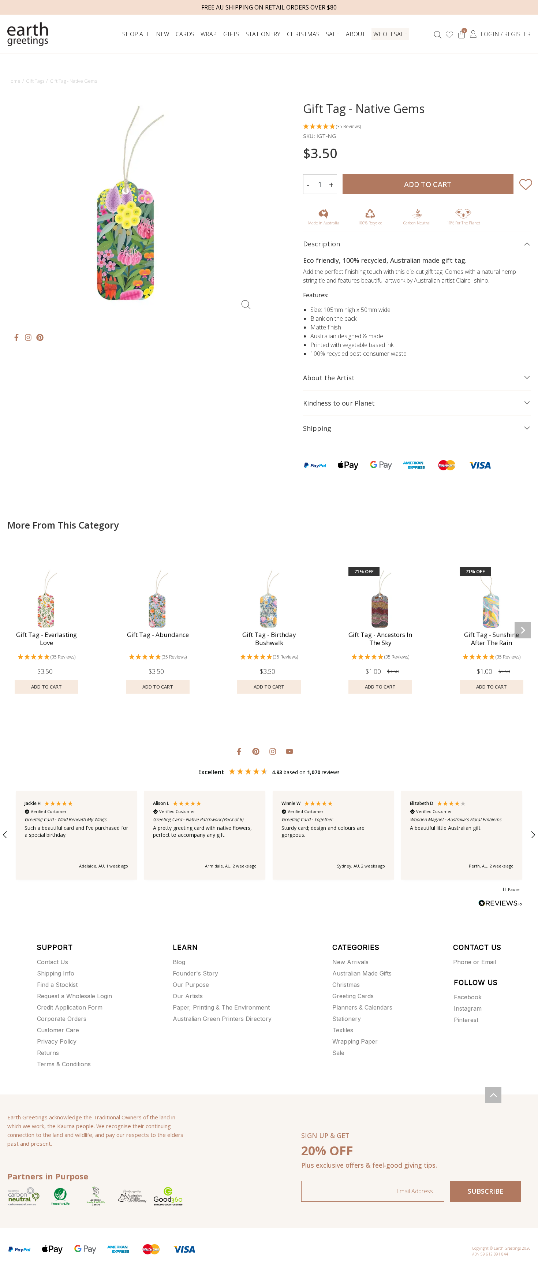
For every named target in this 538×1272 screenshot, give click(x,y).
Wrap (209, 34)
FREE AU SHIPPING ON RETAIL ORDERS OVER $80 (269, 7)
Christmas (303, 34)
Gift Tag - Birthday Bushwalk (269, 638)
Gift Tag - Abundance (158, 634)
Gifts (231, 34)
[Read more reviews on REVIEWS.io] (500, 904)
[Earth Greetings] (27, 34)
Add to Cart (428, 184)
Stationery (263, 34)
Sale (332, 34)
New (162, 34)
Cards (185, 34)
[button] (417, 126)
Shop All (136, 34)
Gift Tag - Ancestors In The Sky (380, 638)
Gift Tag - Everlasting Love (46, 638)
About (355, 34)
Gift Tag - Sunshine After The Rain (491, 638)
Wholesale (390, 34)
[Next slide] (523, 630)
